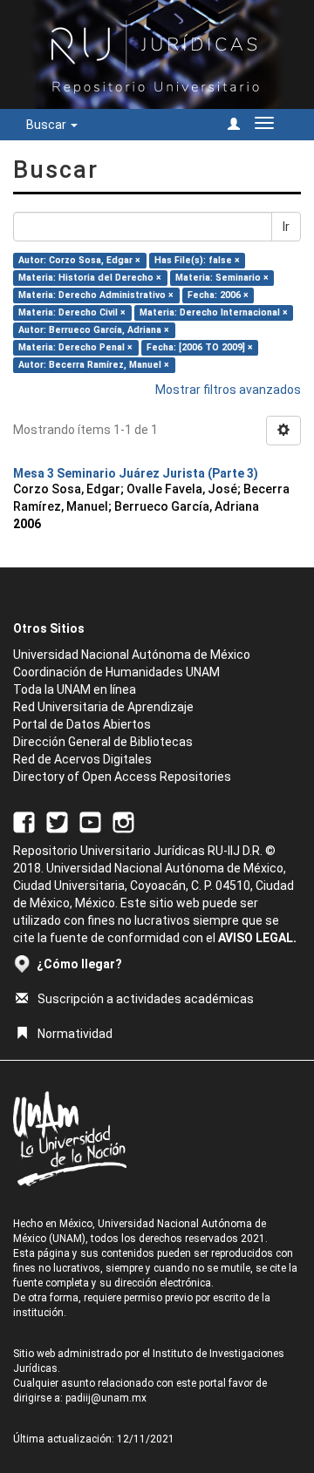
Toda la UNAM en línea (74, 689)
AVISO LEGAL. (257, 938)
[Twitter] (57, 821)
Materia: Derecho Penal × (75, 347)
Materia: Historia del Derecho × (89, 277)
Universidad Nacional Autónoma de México (131, 655)
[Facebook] (24, 821)
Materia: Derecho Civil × (72, 312)
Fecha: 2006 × (218, 295)
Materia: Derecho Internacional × (214, 312)
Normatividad (75, 1034)
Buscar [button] (47, 125)
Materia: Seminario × (222, 277)
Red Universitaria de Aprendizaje (103, 707)
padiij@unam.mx (106, 1398)
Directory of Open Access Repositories (122, 777)
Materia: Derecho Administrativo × (96, 295)
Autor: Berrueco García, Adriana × (93, 330)
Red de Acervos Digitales (82, 759)
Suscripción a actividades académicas (146, 999)
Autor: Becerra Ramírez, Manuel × (93, 364)
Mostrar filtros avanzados (228, 390)
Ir (286, 227)
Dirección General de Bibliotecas (103, 742)
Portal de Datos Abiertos (82, 724)
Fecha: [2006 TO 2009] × (200, 347)
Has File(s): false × (197, 260)
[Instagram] (123, 821)
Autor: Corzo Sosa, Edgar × (79, 260)
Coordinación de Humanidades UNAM (116, 672)
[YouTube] (90, 821)
